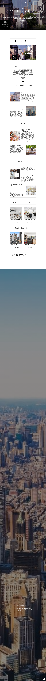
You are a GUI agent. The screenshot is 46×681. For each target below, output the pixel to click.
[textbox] (23, 71)
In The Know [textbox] (23, 162)
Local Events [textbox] (23, 124)
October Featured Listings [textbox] (23, 203)
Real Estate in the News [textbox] (23, 85)
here (12, 117)
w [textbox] (16, 111)
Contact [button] (23, 613)
